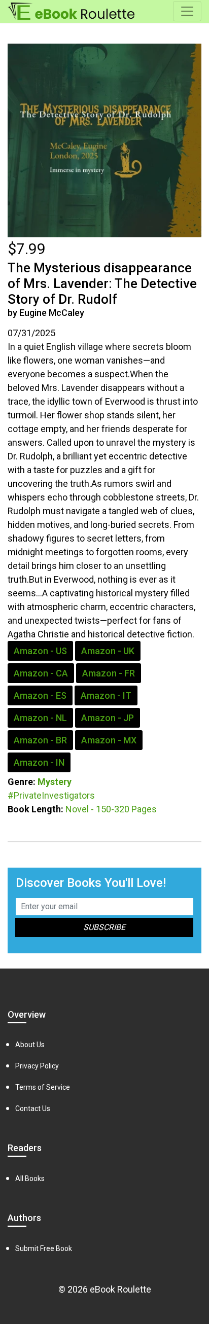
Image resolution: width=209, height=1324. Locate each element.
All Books (30, 1178)
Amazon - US (40, 651)
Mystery (55, 781)
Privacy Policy (37, 1066)
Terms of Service (42, 1087)
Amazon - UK (107, 651)
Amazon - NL (40, 717)
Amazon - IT (106, 695)
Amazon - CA (41, 673)
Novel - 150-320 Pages (111, 809)
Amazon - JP (107, 717)
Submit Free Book (43, 1248)
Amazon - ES (40, 695)
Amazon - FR (108, 673)
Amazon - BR (40, 740)
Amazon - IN (39, 762)
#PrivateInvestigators (51, 795)
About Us (30, 1045)
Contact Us (32, 1108)
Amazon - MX (108, 740)
